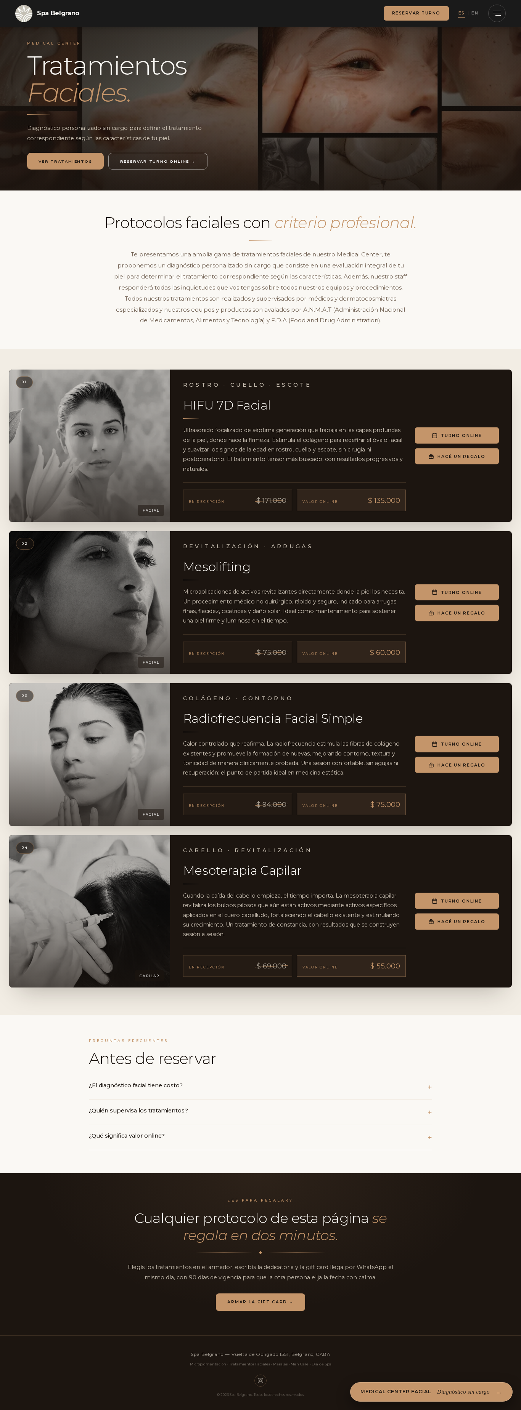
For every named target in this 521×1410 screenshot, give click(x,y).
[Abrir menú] (497, 13)
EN (475, 13)
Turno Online (461, 435)
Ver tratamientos (65, 161)
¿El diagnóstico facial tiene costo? (136, 1085)
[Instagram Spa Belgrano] (260, 1381)
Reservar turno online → (158, 161)
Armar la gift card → (260, 1302)
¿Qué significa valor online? (127, 1135)
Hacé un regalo (461, 456)
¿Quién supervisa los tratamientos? (138, 1110)
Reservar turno (416, 13)
